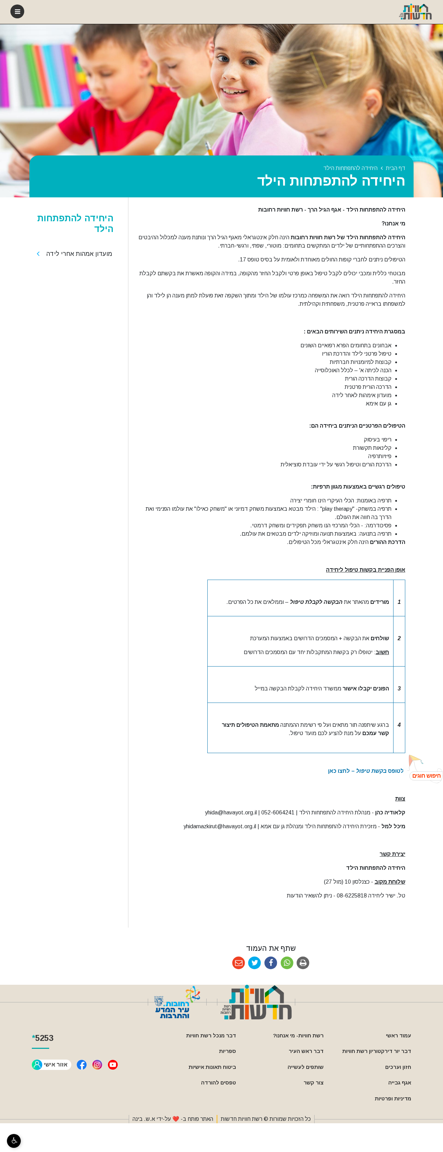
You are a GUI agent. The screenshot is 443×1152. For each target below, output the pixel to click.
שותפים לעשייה (306, 1067)
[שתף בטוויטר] (254, 963)
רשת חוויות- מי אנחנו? (298, 1035)
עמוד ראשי (398, 1035)
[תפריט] (17, 11)
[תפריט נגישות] (14, 1141)
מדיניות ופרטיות (393, 1098)
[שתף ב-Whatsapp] (287, 963)
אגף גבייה (399, 1083)
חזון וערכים (398, 1067)
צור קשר (314, 1083)
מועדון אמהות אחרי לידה (79, 253)
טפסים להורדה (218, 1083)
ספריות (227, 1051)
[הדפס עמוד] (303, 963)
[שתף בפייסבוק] (270, 963)
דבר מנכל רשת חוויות (211, 1035)
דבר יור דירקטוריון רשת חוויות (376, 1051)
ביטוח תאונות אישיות (212, 1067)
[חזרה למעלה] (423, 768)
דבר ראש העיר (306, 1051)
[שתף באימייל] (238, 963)
